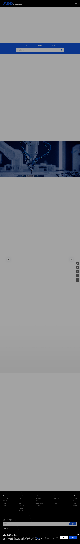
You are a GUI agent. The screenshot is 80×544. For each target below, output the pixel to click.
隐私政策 (38, 538)
